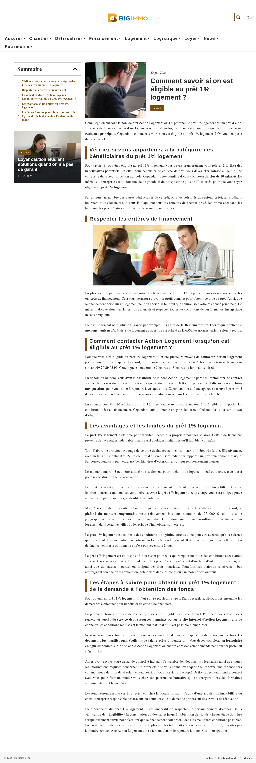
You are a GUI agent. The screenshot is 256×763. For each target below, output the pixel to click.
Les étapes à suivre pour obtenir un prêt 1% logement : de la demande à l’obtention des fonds (48, 116)
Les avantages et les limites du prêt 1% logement (45, 105)
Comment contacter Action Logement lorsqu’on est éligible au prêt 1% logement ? (49, 96)
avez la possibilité (138, 377)
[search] (238, 17)
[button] (75, 69)
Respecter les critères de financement (44, 90)
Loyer (25, 152)
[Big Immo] (128, 17)
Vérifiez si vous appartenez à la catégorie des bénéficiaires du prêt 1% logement (48, 83)
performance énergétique (223, 309)
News (157, 108)
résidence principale (100, 133)
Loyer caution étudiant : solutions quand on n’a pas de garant (45, 164)
